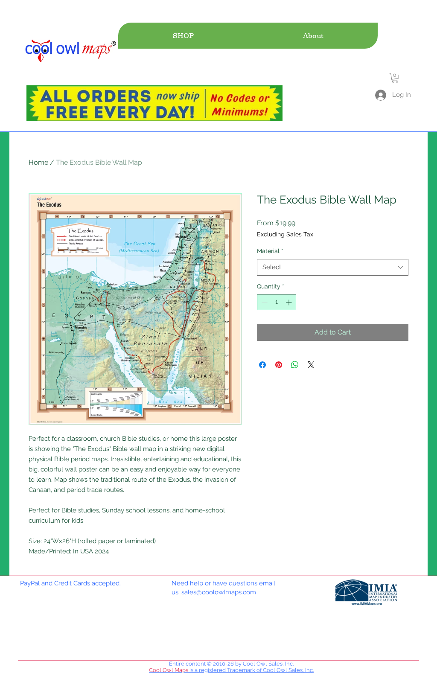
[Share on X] (311, 365)
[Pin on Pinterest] (279, 365)
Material (270, 250)
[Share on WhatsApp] (295, 365)
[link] (395, 78)
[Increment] (289, 302)
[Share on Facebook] (262, 365)
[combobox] (332, 267)
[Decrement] (263, 302)
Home (38, 162)
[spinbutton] (276, 302)
